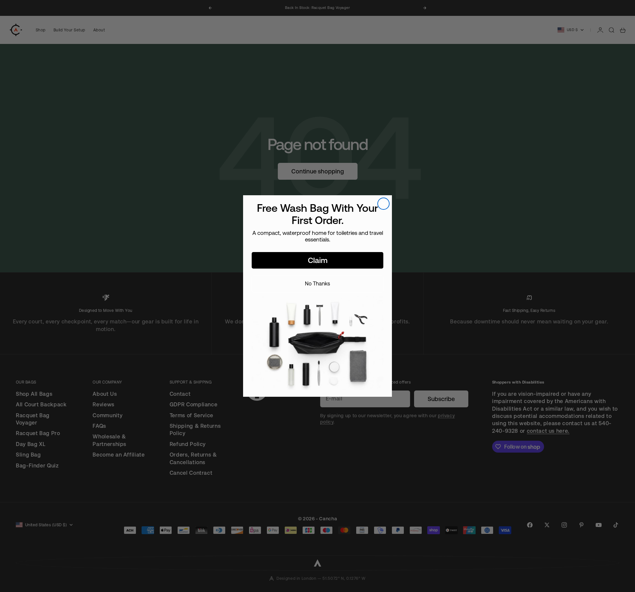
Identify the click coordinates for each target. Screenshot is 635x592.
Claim (317, 260)
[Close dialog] (383, 203)
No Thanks (317, 283)
